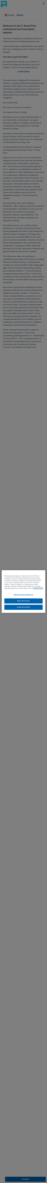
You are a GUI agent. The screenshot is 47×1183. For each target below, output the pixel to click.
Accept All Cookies (23, 607)
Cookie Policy (38, 588)
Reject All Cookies (23, 601)
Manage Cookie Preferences (23, 595)
